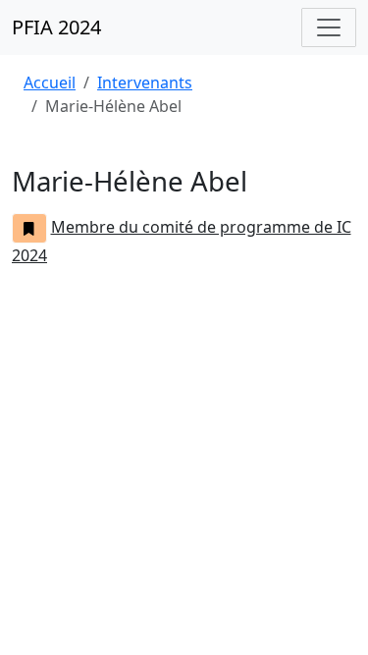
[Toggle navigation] (328, 27)
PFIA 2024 (56, 27)
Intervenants (144, 82)
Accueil (50, 82)
